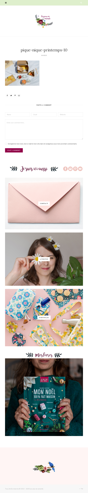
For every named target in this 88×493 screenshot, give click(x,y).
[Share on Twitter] (11, 95)
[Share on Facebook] (7, 95)
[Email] (19, 95)
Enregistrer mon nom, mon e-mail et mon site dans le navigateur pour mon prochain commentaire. (42, 144)
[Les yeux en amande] (44, 20)
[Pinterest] (15, 95)
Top (82, 488)
